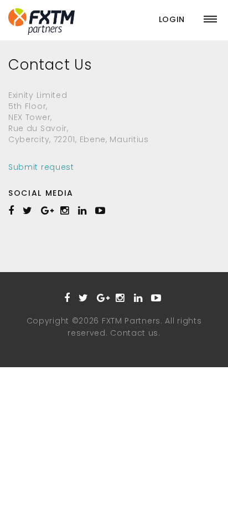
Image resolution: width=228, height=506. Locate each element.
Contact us (134, 332)
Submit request (41, 167)
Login (172, 19)
